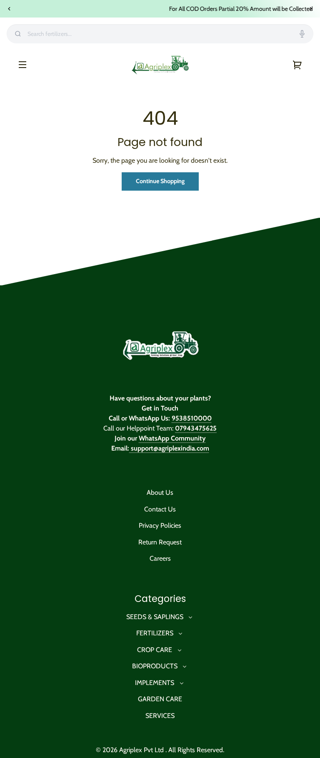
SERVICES (160, 716)
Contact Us (160, 509)
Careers (160, 558)
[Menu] (22, 64)
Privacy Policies (160, 525)
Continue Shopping (160, 181)
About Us (160, 492)
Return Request (160, 542)
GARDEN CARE (160, 699)
